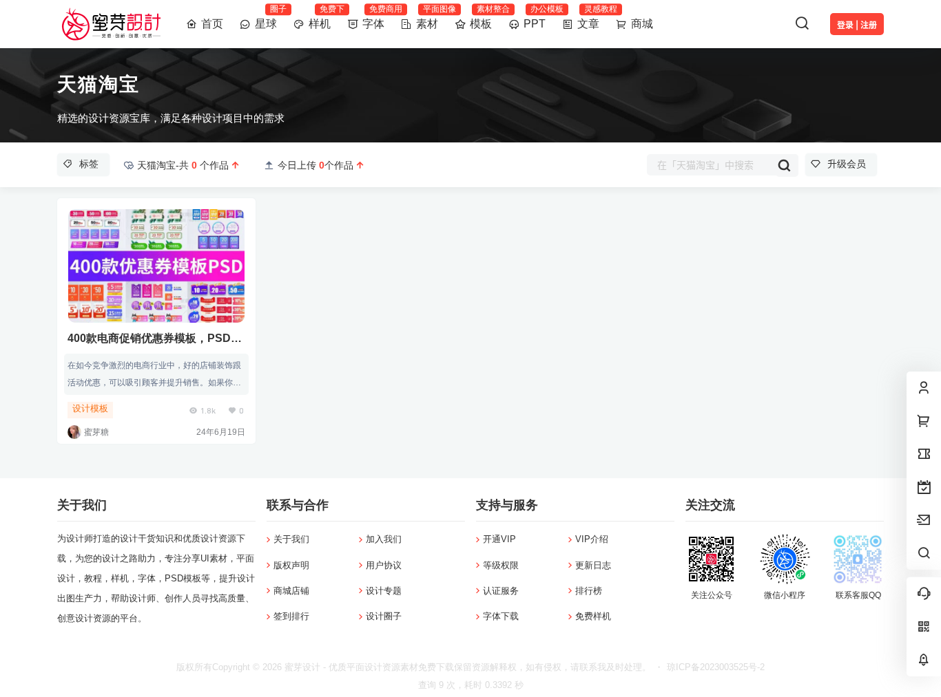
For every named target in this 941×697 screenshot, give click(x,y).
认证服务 (501, 591)
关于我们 (291, 539)
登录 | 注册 (857, 25)
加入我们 (384, 539)
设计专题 (384, 591)
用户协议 (384, 565)
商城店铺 (291, 591)
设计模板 (90, 408)
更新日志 (593, 565)
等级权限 (501, 565)
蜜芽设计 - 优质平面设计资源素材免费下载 (368, 667)
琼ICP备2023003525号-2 (716, 667)
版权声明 (291, 565)
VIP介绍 (591, 539)
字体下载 (501, 616)
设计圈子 (384, 616)
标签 (89, 163)
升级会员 (846, 163)
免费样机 (593, 616)
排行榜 (588, 591)
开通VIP (499, 539)
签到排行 (291, 616)
